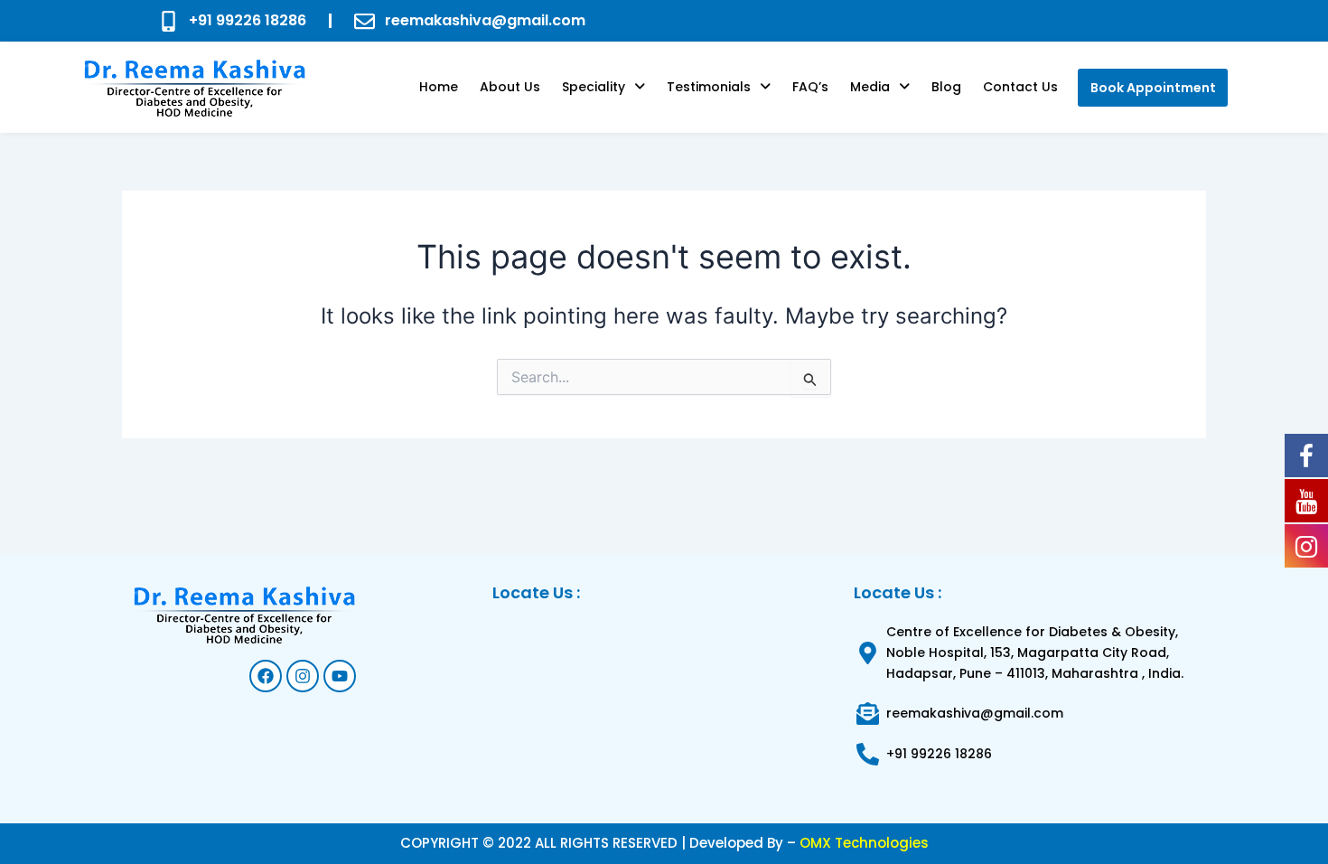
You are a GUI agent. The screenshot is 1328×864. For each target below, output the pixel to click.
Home (438, 87)
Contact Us (1020, 87)
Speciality (593, 87)
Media (870, 87)
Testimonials (709, 87)
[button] (603, 86)
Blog (946, 87)
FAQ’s (810, 87)
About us (510, 87)
